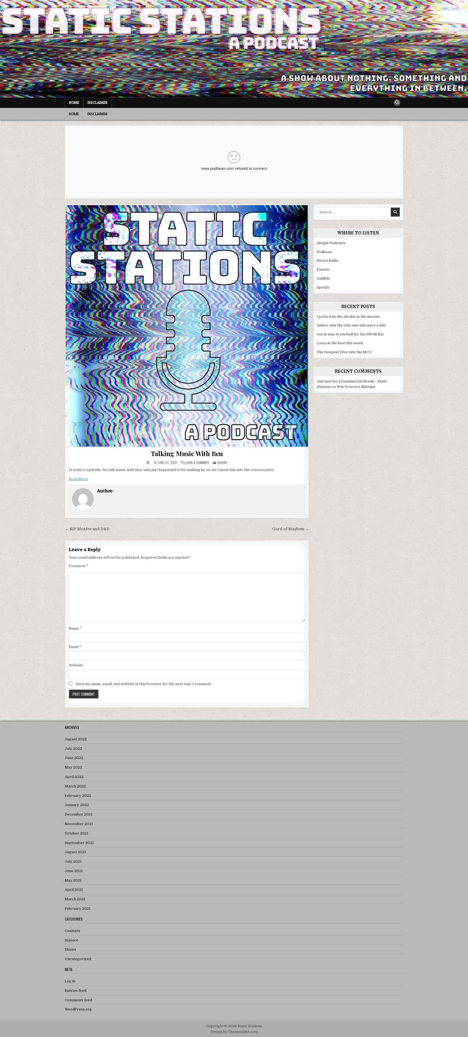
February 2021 (77, 909)
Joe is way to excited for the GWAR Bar (350, 334)
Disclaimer (97, 102)
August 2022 (76, 739)
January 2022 (77, 805)
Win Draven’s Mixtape (356, 387)
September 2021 (79, 843)
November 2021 (79, 824)
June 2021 (74, 871)
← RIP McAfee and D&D (87, 529)
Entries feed (75, 991)
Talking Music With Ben (187, 453)
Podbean (324, 252)
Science (71, 940)
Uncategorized (78, 959)
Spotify (323, 287)
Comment (78, 566)
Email (75, 647)
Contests (72, 931)
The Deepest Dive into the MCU (344, 352)
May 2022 (73, 767)
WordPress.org (78, 1009)
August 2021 (75, 852)
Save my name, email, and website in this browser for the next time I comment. (144, 684)
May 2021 (73, 880)
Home (74, 102)
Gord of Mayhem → (290, 529)
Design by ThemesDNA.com (234, 1032)
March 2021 (75, 899)
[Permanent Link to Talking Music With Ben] (187, 326)
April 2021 (74, 890)
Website (76, 665)
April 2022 (74, 777)
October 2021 (76, 833)
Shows (222, 462)
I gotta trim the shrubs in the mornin (348, 317)
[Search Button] (397, 102)
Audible (323, 278)
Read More (78, 479)
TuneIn (323, 269)
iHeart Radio (328, 261)
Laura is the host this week (340, 343)
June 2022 (74, 758)
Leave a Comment (197, 462)
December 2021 (78, 814)
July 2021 (73, 861)
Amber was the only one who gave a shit (351, 325)
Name (75, 628)
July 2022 (73, 749)
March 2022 (75, 786)
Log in (70, 981)
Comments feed (78, 1000)
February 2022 (78, 796)
